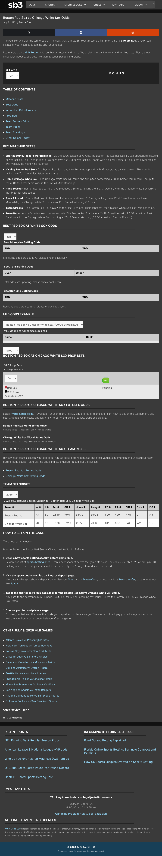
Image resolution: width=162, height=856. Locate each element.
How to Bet (118, 4)
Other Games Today (18, 137)
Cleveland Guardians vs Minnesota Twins (30, 662)
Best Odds (12, 104)
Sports (50, 4)
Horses (96, 4)
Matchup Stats (14, 99)
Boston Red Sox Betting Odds (23, 470)
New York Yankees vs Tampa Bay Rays (29, 645)
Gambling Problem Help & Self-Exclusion (81, 813)
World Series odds (22, 413)
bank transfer (127, 579)
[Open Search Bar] (152, 4)
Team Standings (15, 132)
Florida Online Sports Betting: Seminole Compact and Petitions (120, 751)
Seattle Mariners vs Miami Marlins (26, 673)
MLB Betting (32, 52)
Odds (32, 4)
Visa (70, 579)
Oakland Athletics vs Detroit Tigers (26, 667)
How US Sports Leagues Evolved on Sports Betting (118, 761)
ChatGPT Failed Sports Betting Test (29, 777)
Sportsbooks (73, 4)
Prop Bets (11, 115)
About (139, 4)
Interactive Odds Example (21, 110)
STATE (12, 70)
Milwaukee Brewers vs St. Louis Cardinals (30, 684)
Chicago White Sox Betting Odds (25, 476)
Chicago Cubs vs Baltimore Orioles (26, 656)
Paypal (14, 583)
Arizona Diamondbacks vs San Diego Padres (32, 695)
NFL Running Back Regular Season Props (32, 740)
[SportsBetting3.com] (16, 4)
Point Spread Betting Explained (105, 740)
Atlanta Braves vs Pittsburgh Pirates (27, 640)
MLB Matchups (14, 717)
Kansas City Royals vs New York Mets (28, 651)
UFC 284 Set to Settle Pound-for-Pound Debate (37, 767)
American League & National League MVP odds (36, 749)
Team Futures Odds (17, 121)
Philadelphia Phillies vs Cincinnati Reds (29, 678)
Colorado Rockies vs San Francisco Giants (31, 701)
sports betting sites (38, 562)
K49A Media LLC (13, 829)
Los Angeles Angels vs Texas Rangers (28, 689)
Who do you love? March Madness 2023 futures (37, 758)
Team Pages (13, 126)
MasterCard (90, 579)
